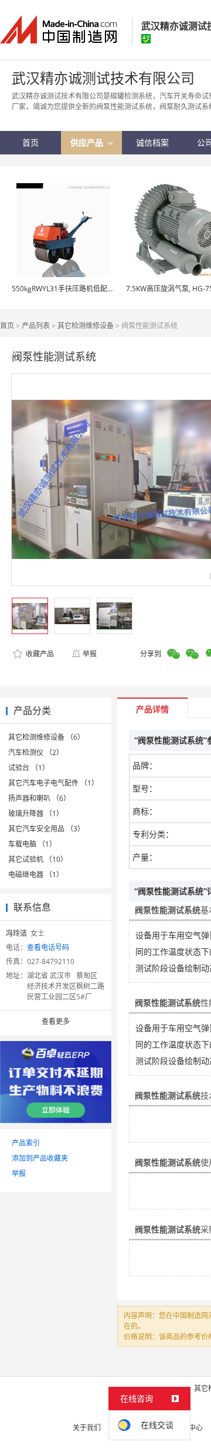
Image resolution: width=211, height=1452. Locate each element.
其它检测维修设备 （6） (46, 737)
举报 (90, 654)
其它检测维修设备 (85, 326)
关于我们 (87, 1428)
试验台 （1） (28, 768)
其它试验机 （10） (37, 859)
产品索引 (26, 1143)
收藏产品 (39, 654)
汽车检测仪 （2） (35, 752)
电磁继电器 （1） (35, 875)
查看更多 (56, 1021)
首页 (7, 326)
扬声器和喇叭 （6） (39, 798)
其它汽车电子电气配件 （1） (53, 783)
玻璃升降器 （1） (35, 813)
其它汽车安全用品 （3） (46, 829)
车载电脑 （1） (32, 844)
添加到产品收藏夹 (40, 1158)
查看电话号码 (48, 947)
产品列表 (36, 326)
